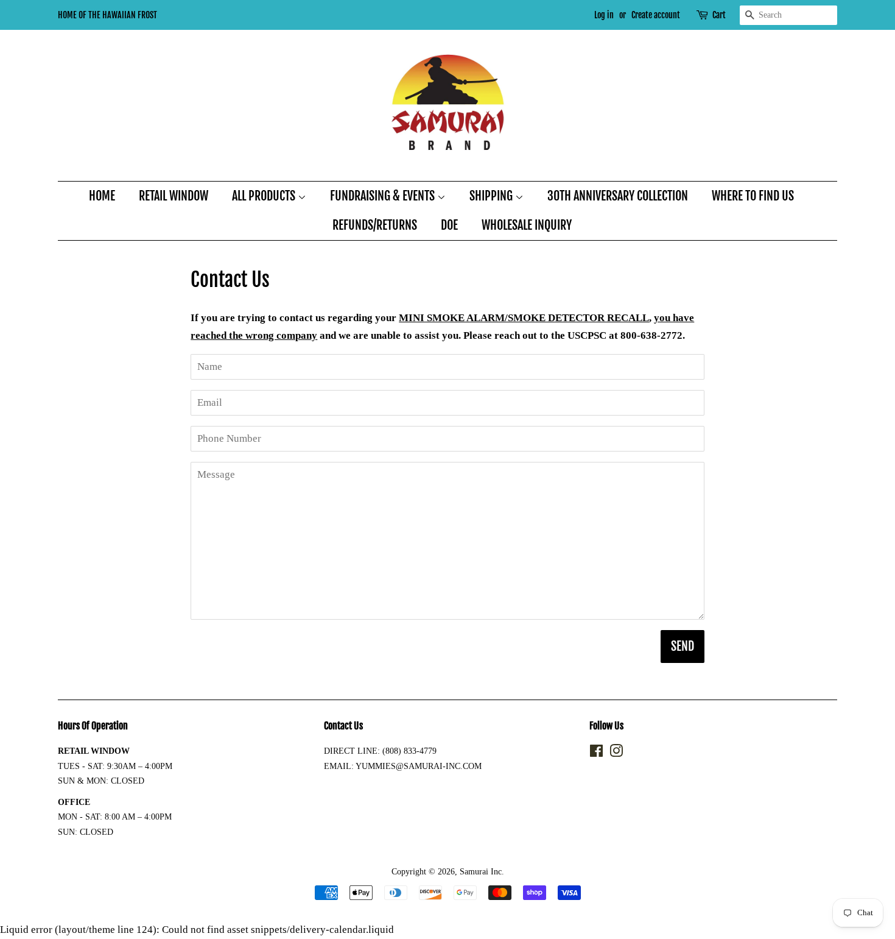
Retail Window (173, 196)
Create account (655, 15)
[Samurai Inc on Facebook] (596, 753)
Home (102, 196)
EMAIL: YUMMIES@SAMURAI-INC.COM (403, 766)
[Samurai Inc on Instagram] (616, 753)
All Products (265, 196)
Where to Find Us (753, 196)
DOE (449, 225)
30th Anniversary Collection (617, 196)
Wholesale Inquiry (527, 225)
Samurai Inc (481, 871)
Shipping (492, 196)
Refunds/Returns (374, 225)
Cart (719, 15)
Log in (604, 15)
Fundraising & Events (383, 196)
